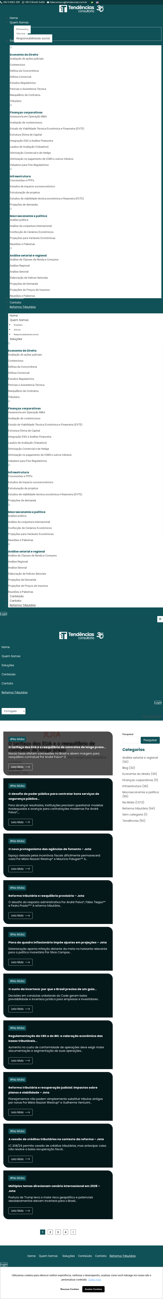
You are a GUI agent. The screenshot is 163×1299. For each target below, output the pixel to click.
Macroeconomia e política (140, 792)
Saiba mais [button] (94, 1279)
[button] (81, 656)
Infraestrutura (132, 786)
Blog (125, 768)
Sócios (17, 329)
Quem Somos (19, 320)
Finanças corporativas (137, 780)
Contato (15, 601)
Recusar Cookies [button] (69, 1289)
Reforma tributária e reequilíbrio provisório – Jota (46, 896)
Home (14, 316)
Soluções (16, 339)
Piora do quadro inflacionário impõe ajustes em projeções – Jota (57, 942)
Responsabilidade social (26, 334)
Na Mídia (18, 739)
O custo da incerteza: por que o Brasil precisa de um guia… (52, 989)
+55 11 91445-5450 (35, 2)
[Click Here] (160, 619)
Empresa (18, 325)
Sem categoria (132, 814)
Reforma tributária (135, 808)
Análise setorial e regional (140, 758)
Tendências (130, 821)
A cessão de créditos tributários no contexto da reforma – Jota (56, 1139)
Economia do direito (136, 774)
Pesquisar (128, 734)
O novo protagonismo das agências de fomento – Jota (49, 849)
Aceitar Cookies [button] (93, 1289)
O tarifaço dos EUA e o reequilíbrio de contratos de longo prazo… (57, 747)
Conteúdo (17, 596)
